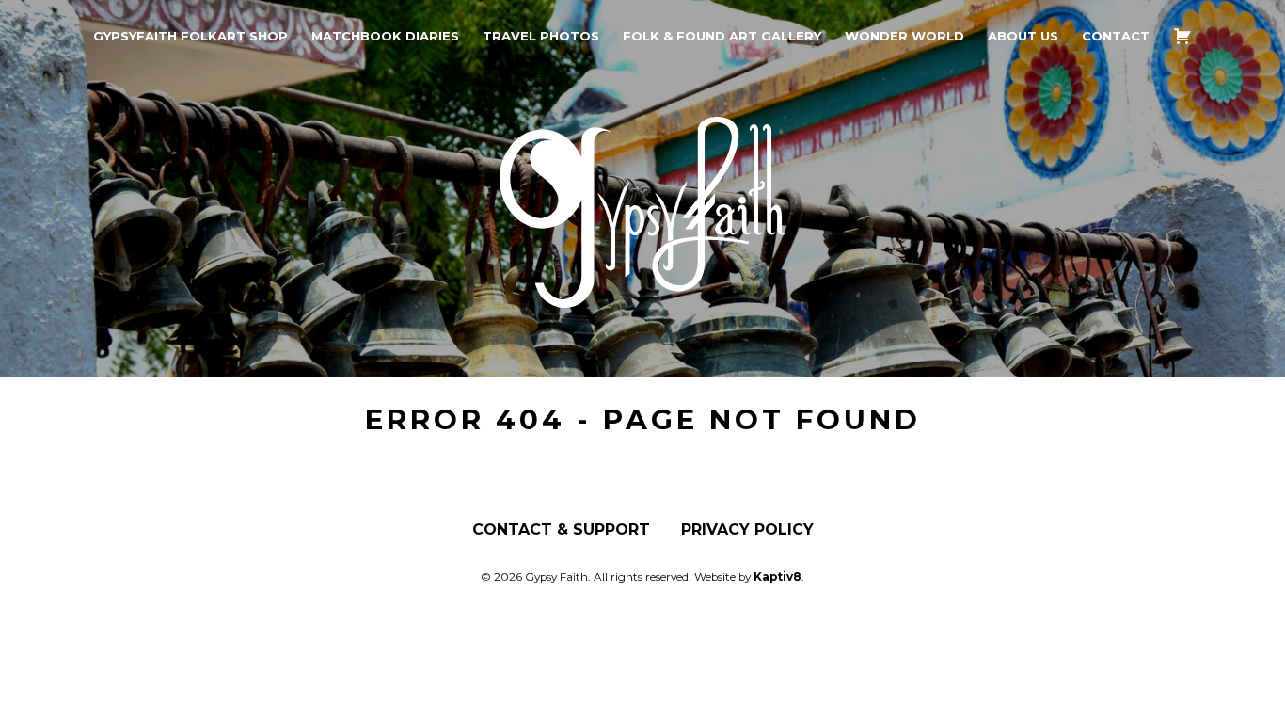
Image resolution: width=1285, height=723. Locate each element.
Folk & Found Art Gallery (722, 36)
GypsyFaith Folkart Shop (190, 36)
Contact (1116, 36)
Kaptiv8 (777, 577)
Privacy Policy (747, 530)
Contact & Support (561, 530)
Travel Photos (541, 36)
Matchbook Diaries (385, 36)
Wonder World (904, 36)
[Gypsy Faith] (642, 292)
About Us (1023, 36)
